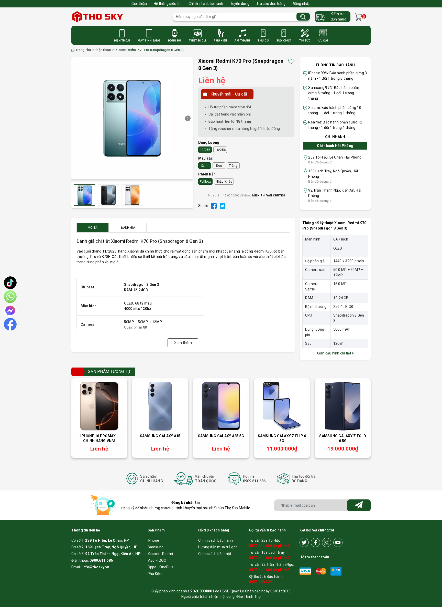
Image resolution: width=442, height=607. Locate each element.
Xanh (204, 166)
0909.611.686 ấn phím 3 (269, 570)
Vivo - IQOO (157, 560)
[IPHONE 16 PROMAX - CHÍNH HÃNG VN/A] (99, 406)
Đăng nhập (302, 4)
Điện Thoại (122, 40)
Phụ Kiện (220, 40)
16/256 (220, 150)
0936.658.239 (260, 582)
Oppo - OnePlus (161, 567)
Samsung (156, 547)
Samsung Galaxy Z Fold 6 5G (342, 438)
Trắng (233, 166)
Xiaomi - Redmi (160, 554)
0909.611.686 (101, 560)
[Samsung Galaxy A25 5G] (221, 406)
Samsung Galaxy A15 (160, 436)
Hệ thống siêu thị (167, 4)
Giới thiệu (139, 4)
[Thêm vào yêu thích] (291, 61)
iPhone (153, 540)
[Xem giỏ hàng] (358, 17)
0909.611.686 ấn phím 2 (269, 558)
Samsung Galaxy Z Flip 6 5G (282, 438)
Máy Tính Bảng (149, 40)
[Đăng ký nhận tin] (359, 505)
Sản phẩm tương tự (109, 371)
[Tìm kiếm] (303, 17)
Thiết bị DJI (197, 40)
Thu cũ (263, 40)
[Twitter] (304, 542)
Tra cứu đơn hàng (270, 4)
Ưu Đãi (323, 40)
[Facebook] (315, 542)
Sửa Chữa (283, 40)
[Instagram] (326, 542)
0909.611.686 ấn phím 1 (269, 546)
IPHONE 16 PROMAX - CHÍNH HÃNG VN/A (99, 438)
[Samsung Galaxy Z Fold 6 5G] (342, 406)
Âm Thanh (242, 40)
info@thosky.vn (95, 567)
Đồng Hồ (174, 40)
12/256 (205, 150)
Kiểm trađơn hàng (338, 16)
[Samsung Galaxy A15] (160, 406)
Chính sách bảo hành (206, 4)
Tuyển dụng (240, 4)
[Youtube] (337, 542)
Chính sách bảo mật (214, 554)
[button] (188, 118)
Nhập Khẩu (224, 181)
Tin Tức (305, 40)
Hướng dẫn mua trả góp (218, 547)
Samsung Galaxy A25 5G (221, 436)
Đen (219, 166)
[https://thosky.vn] (119, 17)
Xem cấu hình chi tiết (334, 353)
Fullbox (205, 181)
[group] (132, 118)
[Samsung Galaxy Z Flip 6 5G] (282, 406)
